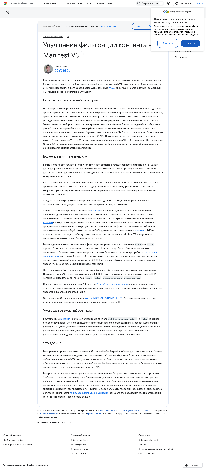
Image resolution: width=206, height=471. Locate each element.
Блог (89, 3)
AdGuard (96, 210)
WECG (112, 88)
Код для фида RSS (146, 453)
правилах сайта (94, 414)
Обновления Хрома (80, 440)
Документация (50, 3)
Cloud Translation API (108, 26)
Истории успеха (74, 3)
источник (139, 230)
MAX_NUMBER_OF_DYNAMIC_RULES (103, 298)
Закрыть (168, 43)
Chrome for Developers (53, 36)
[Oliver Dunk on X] (56, 71)
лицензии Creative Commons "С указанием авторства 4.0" (125, 410)
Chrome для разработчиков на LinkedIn (156, 449)
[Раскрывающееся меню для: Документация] (60, 3)
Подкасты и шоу (78, 453)
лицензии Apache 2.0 (49, 414)
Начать (191, 43)
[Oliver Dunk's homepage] (68, 71)
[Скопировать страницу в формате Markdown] (83, 53)
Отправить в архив (79, 449)
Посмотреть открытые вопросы (17, 444)
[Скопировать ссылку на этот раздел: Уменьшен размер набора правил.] (99, 311)
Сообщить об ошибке (13, 440)
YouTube (142, 444)
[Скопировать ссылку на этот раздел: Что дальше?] (66, 343)
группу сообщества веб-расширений (89, 393)
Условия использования (14, 465)
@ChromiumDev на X (148, 440)
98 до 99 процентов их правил (112, 284)
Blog (6, 12)
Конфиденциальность (37, 465)
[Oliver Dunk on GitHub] (60, 71)
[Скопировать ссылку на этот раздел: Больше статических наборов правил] (104, 100)
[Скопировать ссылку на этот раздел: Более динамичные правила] (90, 156)
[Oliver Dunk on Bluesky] (64, 71)
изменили (66, 319)
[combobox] (150, 3)
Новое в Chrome (105, 3)
